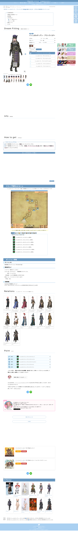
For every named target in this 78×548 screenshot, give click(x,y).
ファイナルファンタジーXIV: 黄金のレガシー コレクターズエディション (31, 460)
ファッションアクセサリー (20, 382)
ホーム (15, 2)
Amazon (18, 451)
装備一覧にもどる (29, 417)
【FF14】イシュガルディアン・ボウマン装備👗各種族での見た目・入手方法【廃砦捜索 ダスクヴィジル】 (28, 518)
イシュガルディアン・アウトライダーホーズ (26, 364)
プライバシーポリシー (42, 526)
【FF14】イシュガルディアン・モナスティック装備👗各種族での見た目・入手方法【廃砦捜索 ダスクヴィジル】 (30, 519)
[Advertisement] (29, 101)
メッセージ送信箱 (36, 526)
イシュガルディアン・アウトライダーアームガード (27, 361)
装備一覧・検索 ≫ (23, 2)
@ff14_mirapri (17, 388)
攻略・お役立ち (47, 2)
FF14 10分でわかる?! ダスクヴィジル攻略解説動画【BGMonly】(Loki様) (21, 285)
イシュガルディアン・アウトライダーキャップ (27, 356)
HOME (29, 421)
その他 (55, 2)
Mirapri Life (30, 1)
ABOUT (62, 2)
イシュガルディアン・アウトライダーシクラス (27, 359)
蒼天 (32, 33)
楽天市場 (24, 451)
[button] (25, 54)
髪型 (13, 382)
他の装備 (9, 382)
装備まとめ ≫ (31, 2)
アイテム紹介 (39, 2)
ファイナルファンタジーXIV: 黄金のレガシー (25, 448)
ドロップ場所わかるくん (13, 19)
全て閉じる (52, 180)
